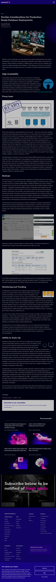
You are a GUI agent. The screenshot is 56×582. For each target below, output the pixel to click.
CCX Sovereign (43, 531)
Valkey (6, 538)
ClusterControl (32, 516)
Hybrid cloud (43, 520)
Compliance (18, 552)
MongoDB (7, 536)
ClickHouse (7, 527)
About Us (18, 548)
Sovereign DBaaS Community (8, 553)
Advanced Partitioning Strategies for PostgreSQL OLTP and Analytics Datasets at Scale (15, 425)
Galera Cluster (8, 530)
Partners (18, 556)
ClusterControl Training (9, 556)
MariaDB (15, 397)
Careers (17, 554)
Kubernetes (42, 522)
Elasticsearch (7, 534)
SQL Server (18, 527)
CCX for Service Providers (45, 533)
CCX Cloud (42, 529)
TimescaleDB (7, 532)
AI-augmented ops (44, 516)
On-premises (43, 527)
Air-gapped (42, 518)
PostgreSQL (7, 523)
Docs (6, 548)
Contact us (18, 550)
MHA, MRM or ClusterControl (45, 92)
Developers (7, 546)
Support (6, 550)
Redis (6, 540)
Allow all (44, 568)
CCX (30, 518)
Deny (44, 573)
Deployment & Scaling (7, 397)
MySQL (19, 397)
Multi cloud (42, 524)
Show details (45, 577)
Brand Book (18, 559)
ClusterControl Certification (8, 559)
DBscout (30, 520)
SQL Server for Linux (9, 525)
